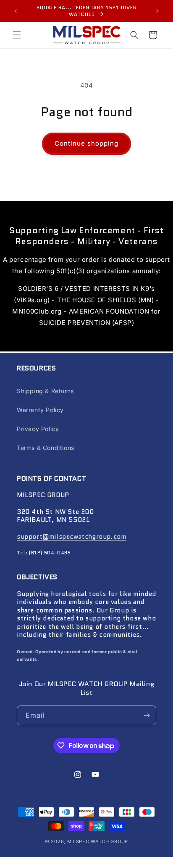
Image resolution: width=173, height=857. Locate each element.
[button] (17, 35)
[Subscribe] (146, 715)
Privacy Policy (38, 428)
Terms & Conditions (45, 447)
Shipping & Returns (45, 390)
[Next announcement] (157, 11)
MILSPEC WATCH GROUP (97, 841)
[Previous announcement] (15, 11)
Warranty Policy (40, 409)
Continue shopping (86, 143)
